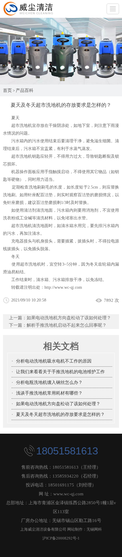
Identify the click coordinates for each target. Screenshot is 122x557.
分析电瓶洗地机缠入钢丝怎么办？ (49, 382)
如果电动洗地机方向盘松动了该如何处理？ (69, 317)
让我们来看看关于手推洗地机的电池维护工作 (60, 371)
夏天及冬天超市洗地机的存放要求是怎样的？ (60, 414)
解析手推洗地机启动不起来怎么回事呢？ (67, 325)
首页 (7, 90)
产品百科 (24, 90)
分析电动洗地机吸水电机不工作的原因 (54, 361)
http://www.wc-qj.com (63, 287)
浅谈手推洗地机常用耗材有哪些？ (49, 393)
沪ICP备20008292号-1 (61, 538)
